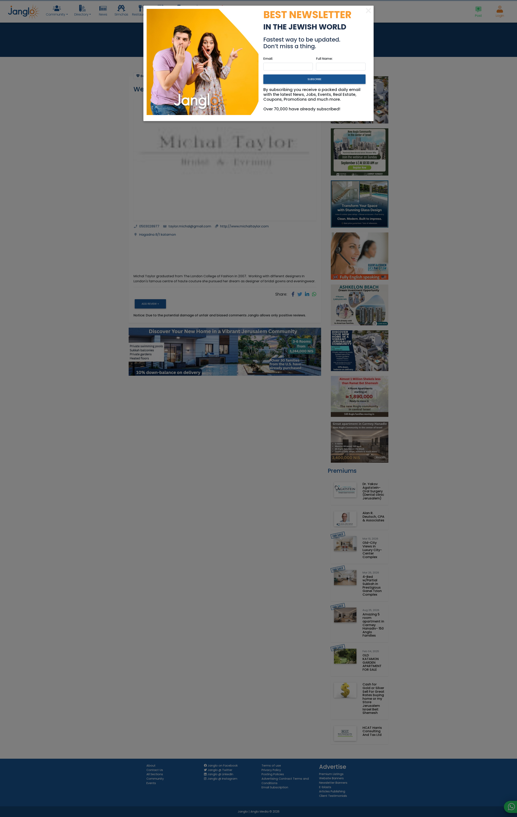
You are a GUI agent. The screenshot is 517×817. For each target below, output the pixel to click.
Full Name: (324, 58)
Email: (268, 58)
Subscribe (314, 79)
